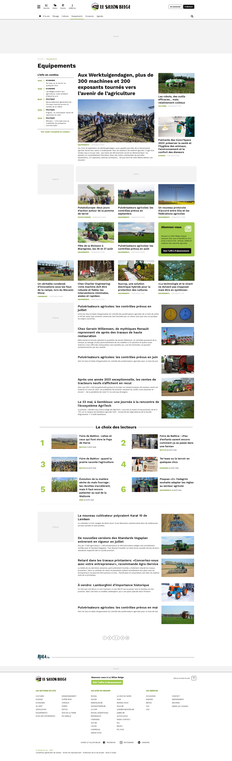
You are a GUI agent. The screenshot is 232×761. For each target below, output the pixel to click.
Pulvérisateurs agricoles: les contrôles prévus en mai (118, 607)
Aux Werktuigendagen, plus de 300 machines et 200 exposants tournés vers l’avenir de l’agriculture (115, 84)
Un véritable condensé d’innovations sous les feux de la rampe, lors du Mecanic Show (56, 288)
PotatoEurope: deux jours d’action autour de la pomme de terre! (96, 210)
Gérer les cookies (180, 706)
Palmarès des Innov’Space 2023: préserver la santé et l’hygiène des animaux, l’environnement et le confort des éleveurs (174, 146)
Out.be (94, 723)
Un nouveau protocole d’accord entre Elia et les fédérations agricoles (173, 210)
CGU (147, 709)
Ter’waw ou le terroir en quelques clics (56, 84)
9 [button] (115, 638)
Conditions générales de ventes (48, 752)
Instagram (129, 742)
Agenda (149, 699)
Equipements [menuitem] (51, 59)
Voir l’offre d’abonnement (107, 682)
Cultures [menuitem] (65, 16)
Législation (41, 709)
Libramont (42, 296)
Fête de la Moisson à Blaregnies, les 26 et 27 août (95, 247)
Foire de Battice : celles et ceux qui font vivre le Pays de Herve (95, 439)
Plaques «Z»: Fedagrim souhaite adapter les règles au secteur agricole (177, 482)
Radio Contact (123, 719)
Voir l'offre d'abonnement (176, 251)
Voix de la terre (69, 713)
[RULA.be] (44, 657)
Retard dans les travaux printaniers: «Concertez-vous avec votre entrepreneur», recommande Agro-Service (118, 562)
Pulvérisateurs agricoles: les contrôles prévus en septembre (135, 210)
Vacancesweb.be (98, 706)
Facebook (111, 742)
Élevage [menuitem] (56, 16)
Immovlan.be (97, 703)
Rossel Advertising (99, 713)
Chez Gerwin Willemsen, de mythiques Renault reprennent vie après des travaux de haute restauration (113, 332)
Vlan (119, 699)
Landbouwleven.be (125, 709)
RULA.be (120, 706)
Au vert (39, 706)
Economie (164, 468)
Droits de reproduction (72, 752)
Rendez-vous (122, 703)
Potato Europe (84, 217)
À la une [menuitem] (46, 16)
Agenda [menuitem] (100, 16)
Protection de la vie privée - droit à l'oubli (99, 752)
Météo (149, 703)
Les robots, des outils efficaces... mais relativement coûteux (171, 99)
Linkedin (145, 742)
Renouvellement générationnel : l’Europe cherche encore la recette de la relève (59, 104)
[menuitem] (46, 6)
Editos (65, 709)
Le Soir (94, 709)
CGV (147, 706)
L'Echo (94, 726)
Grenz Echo (96, 733)
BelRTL (120, 726)
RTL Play (120, 729)
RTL (118, 723)
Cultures (162, 106)
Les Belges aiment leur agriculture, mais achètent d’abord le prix (57, 94)
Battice (82, 447)
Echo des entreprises (45, 716)
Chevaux (65, 703)
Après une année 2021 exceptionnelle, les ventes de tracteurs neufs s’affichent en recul (117, 381)
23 (127, 638)
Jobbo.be (121, 713)
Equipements (83, 145)
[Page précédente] (109, 638)
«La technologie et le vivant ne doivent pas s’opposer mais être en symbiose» (175, 286)
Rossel (94, 696)
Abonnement (178, 699)
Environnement (69, 696)
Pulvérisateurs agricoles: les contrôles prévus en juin (118, 357)
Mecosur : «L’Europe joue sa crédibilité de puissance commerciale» (57, 123)
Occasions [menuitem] (89, 16)
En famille (66, 716)
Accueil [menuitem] (40, 59)
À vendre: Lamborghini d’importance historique (113, 585)
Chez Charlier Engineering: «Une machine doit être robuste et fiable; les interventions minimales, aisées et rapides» (94, 289)
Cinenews (95, 719)
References (96, 716)
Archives (176, 703)
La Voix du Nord (124, 696)
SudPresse (95, 729)
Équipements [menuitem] (77, 16)
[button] (39, 6)
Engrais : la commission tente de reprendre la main (59, 114)
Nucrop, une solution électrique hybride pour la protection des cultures (134, 286)
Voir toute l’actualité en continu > (56, 132)
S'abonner (189, 7)
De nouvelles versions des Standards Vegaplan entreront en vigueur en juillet (113, 539)
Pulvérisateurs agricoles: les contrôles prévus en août (135, 247)
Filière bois (67, 699)
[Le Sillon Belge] (111, 6)
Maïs (81, 500)
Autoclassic (122, 716)
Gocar (94, 699)
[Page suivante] (122, 638)
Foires (64, 706)
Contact (176, 696)
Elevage (161, 156)
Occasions (151, 696)
